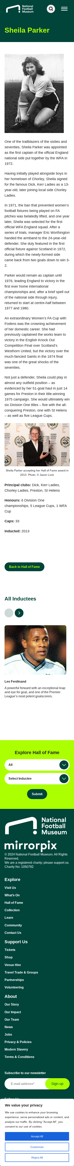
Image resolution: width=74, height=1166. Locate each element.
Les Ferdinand (15, 681)
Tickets (10, 950)
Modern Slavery (16, 1049)
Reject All (37, 1157)
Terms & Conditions (19, 1057)
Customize (37, 1147)
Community (13, 925)
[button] (64, 9)
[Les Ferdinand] (35, 650)
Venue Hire (13, 965)
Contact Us (13, 932)
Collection (12, 910)
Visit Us (10, 887)
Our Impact (13, 1012)
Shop (9, 957)
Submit (37, 794)
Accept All (37, 1136)
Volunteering (14, 987)
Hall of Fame (14, 902)
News (9, 1027)
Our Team (12, 1019)
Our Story (12, 1004)
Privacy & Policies (18, 1042)
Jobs (8, 1034)
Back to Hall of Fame (24, 566)
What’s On (12, 895)
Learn (9, 917)
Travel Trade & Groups (21, 972)
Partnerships (14, 980)
